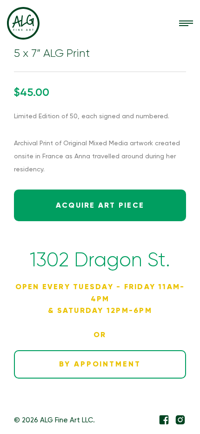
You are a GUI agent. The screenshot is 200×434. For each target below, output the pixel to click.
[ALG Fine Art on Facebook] (164, 420)
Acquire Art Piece (100, 205)
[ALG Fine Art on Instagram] (180, 420)
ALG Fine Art (23, 23)
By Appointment (100, 363)
